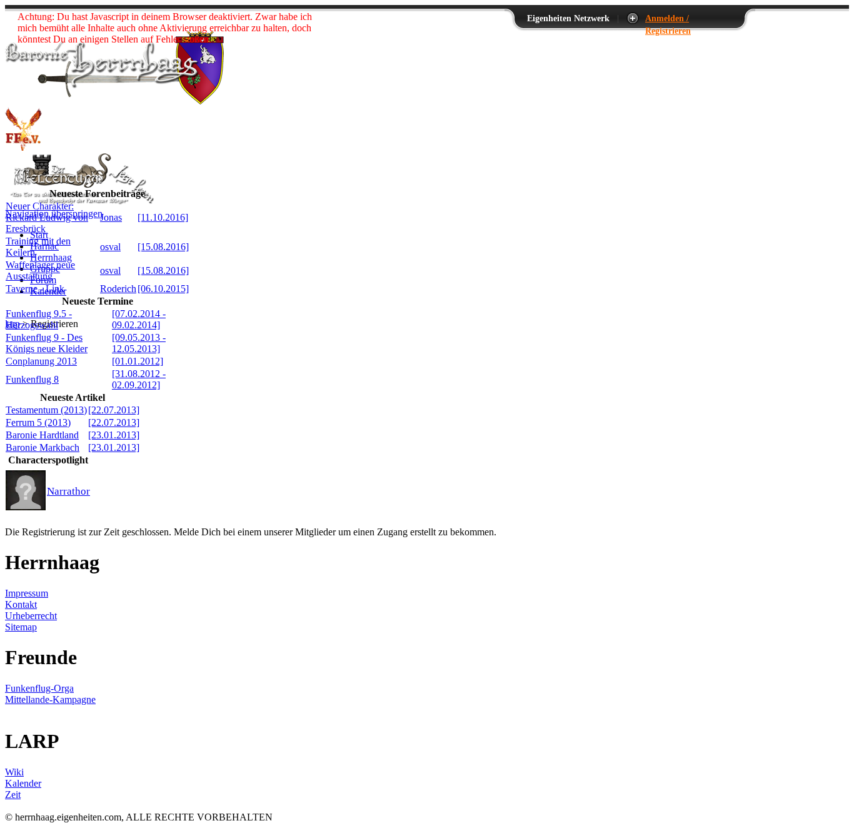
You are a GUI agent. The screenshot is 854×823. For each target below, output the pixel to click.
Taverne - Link (35, 288)
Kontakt (21, 604)
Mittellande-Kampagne (50, 699)
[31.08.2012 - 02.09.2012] (139, 379)
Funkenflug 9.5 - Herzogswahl (39, 319)
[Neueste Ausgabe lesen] (80, 202)
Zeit (13, 794)
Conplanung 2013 (41, 361)
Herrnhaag (51, 257)
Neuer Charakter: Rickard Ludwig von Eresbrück (47, 217)
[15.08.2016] (163, 246)
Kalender (23, 783)
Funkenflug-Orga (39, 688)
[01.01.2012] (137, 361)
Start (39, 235)
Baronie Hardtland (42, 435)
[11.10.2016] (163, 217)
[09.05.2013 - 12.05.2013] (139, 343)
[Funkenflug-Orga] (23, 147)
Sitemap (21, 627)
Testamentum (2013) (46, 410)
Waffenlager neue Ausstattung (40, 270)
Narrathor (68, 491)
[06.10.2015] (163, 288)
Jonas (111, 217)
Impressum (26, 593)
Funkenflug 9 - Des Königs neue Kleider (47, 343)
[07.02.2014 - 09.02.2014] (139, 319)
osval (110, 246)
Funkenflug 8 (32, 379)
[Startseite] (114, 101)
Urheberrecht (31, 615)
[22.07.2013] (113, 410)
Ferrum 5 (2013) (38, 422)
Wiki (14, 772)
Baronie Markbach (42, 447)
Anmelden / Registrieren (668, 18)
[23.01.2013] (113, 435)
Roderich (118, 288)
